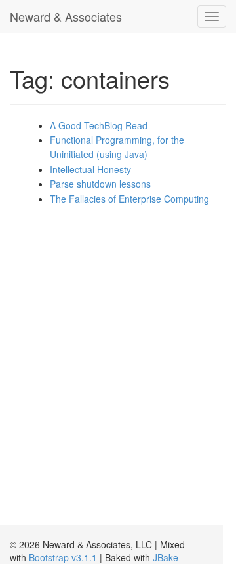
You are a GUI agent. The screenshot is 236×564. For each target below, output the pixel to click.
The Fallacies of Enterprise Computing (129, 198)
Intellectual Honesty (90, 169)
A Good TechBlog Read (99, 125)
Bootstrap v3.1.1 (63, 557)
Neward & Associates (66, 16)
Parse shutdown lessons (100, 183)
